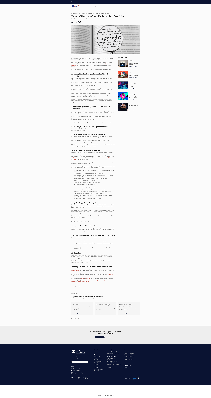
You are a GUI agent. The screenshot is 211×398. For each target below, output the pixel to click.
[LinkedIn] (83, 378)
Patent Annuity (97, 364)
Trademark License (128, 357)
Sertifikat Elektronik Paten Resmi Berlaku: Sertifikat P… (133, 63)
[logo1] (75, 6)
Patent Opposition (98, 361)
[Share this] (72, 22)
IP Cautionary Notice (111, 359)
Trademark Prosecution (129, 353)
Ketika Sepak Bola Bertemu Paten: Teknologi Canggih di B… (134, 74)
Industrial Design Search (112, 351)
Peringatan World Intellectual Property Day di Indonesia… (133, 96)
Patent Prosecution (98, 358)
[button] (135, 6)
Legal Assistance (110, 366)
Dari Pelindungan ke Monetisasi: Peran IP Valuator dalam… (133, 107)
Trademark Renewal (129, 359)
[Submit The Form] (87, 362)
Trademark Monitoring (129, 354)
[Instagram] (72, 378)
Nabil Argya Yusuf (80, 286)
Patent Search (97, 356)
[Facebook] (76, 378)
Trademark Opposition (129, 356)
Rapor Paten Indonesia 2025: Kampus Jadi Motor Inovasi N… (134, 85)
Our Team (96, 351)
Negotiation (109, 367)
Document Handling (111, 362)
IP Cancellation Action (111, 358)
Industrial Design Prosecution (113, 353)
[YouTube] (86, 378)
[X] (79, 378)
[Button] (72, 318)
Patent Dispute (97, 359)
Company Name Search (112, 361)
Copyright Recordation (99, 369)
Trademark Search (128, 351)
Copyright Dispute (98, 370)
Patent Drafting (97, 362)
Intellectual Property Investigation (114, 364)
